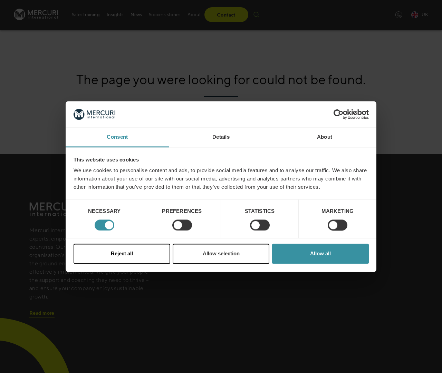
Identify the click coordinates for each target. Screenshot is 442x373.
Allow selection (221, 254)
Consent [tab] (117, 137)
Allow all (320, 254)
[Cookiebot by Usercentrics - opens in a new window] (338, 114)
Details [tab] (221, 137)
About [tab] (325, 137)
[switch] (182, 224)
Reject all (122, 254)
